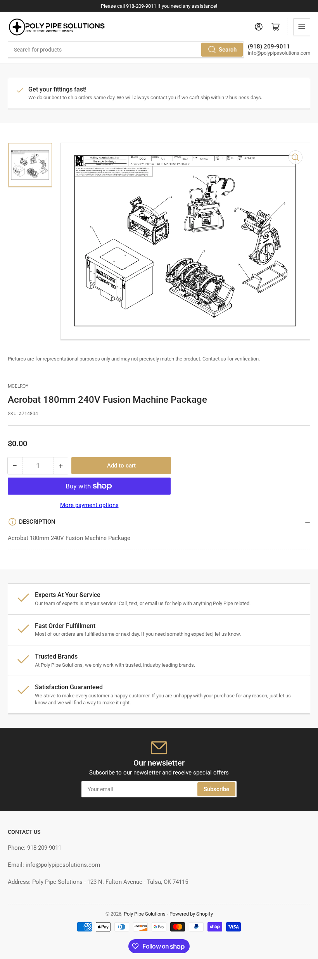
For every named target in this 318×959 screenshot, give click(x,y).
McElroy (18, 386)
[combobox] (126, 49)
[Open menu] (301, 26)
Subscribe (216, 789)
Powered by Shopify (191, 914)
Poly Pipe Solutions (145, 914)
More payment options (89, 505)
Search (228, 49)
